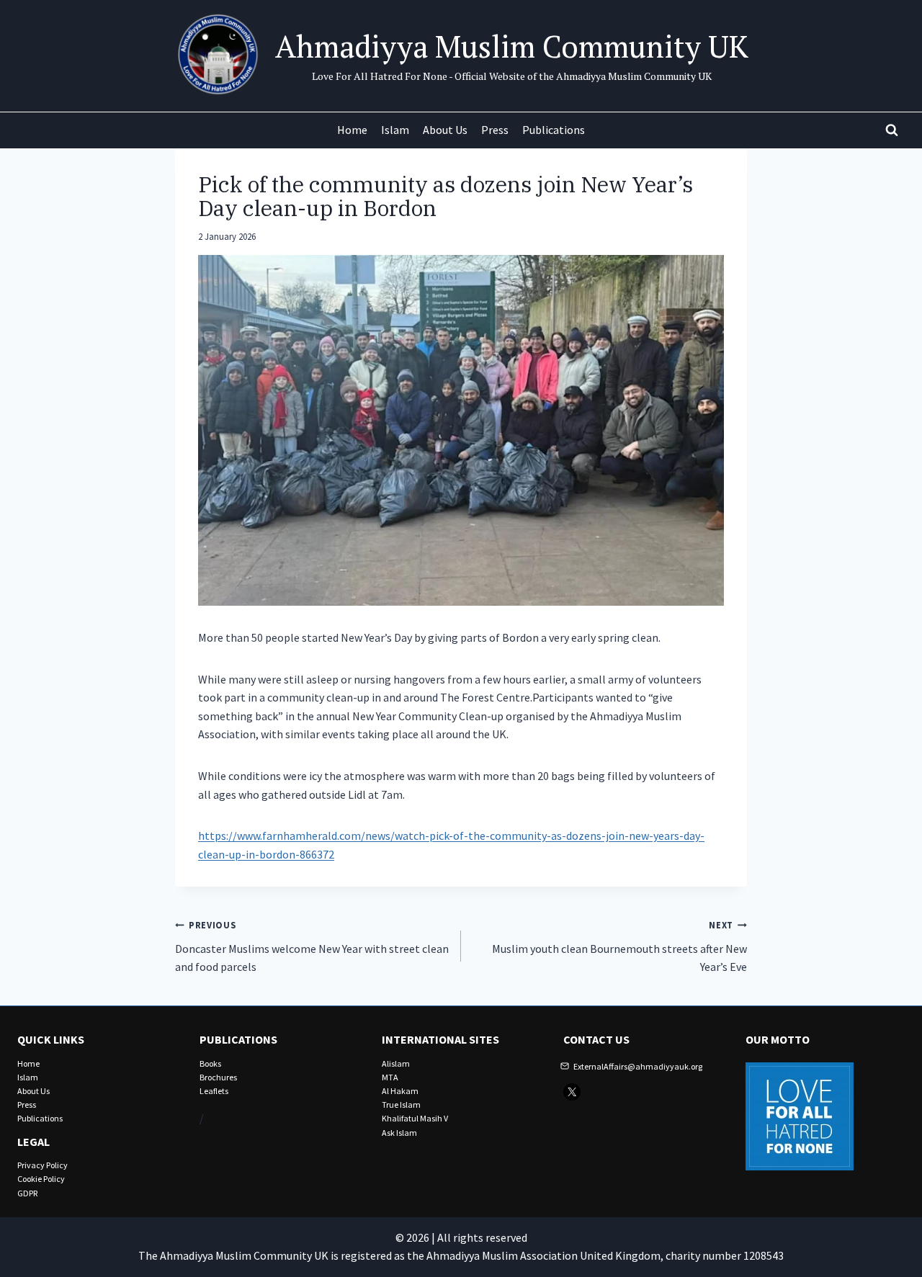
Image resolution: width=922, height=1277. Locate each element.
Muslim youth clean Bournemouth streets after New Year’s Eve (619, 946)
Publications (553, 129)
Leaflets (214, 1090)
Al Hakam (400, 1090)
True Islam (401, 1104)
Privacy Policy (42, 1165)
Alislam (396, 1063)
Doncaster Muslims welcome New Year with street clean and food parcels (312, 946)
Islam (395, 129)
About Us (445, 129)
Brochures (218, 1077)
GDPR (27, 1193)
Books (210, 1063)
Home (352, 129)
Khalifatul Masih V (415, 1118)
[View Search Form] (892, 130)
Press (495, 129)
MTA (390, 1077)
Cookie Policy (41, 1178)
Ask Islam (399, 1132)
